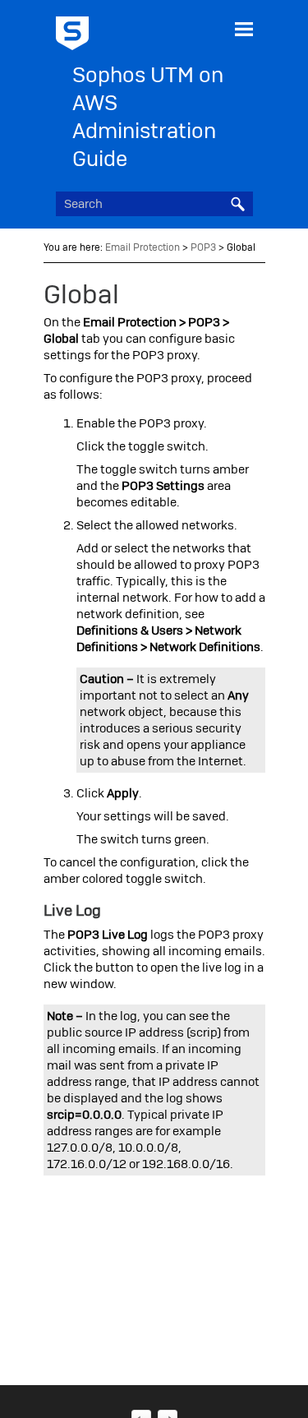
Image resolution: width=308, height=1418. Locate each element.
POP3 (203, 247)
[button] (238, 204)
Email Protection (142, 247)
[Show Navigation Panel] (244, 28)
